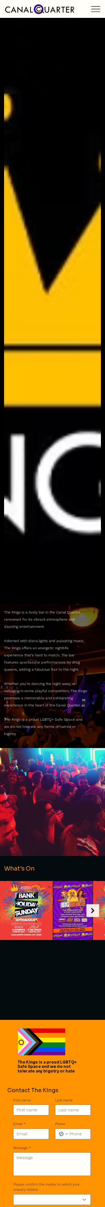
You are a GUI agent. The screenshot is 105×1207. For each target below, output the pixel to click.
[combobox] (52, 1199)
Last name (64, 1100)
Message (22, 1148)
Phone (60, 1124)
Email (19, 1124)
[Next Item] (92, 910)
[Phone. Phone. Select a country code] (63, 1134)
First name (22, 1100)
